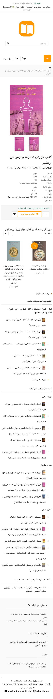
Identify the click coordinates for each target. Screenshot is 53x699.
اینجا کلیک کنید (13, 663)
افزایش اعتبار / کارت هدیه (14, 7)
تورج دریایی (47, 167)
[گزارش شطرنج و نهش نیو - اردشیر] (33, 144)
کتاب (44, 587)
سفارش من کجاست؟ (33, 7)
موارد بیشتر (41, 380)
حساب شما (46, 7)
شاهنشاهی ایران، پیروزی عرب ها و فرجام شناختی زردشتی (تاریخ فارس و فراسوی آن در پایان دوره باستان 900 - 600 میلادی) (14, 274)
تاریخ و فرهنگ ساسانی (32, 331)
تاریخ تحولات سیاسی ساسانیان (29, 472)
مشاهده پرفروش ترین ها (18, 197)
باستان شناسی (35, 541)
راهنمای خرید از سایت (37, 667)
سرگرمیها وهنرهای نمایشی (22, 587)
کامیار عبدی (19, 167)
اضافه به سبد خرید (28, 214)
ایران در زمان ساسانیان (32, 319)
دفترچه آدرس (40, 645)
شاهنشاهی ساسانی (33, 343)
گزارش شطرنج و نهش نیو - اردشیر (28, 452)
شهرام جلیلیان (36, 167)
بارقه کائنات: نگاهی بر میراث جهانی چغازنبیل (24, 547)
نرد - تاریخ (13, 309)
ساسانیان (38, 440)
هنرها (37, 587)
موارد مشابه (45, 294)
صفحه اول (38, 681)
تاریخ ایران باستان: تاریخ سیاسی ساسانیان (24, 368)
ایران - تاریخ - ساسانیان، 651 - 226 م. (36, 309)
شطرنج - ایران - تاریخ (43, 312)
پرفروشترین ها (16, 681)
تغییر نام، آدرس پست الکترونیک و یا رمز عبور (28, 642)
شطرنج (29, 591)
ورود (6, 58)
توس (35, 173)
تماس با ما (26, 10)
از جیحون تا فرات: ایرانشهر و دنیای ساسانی (39, 267)
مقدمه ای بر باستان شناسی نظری (28, 565)
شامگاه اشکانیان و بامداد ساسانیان (27, 355)
